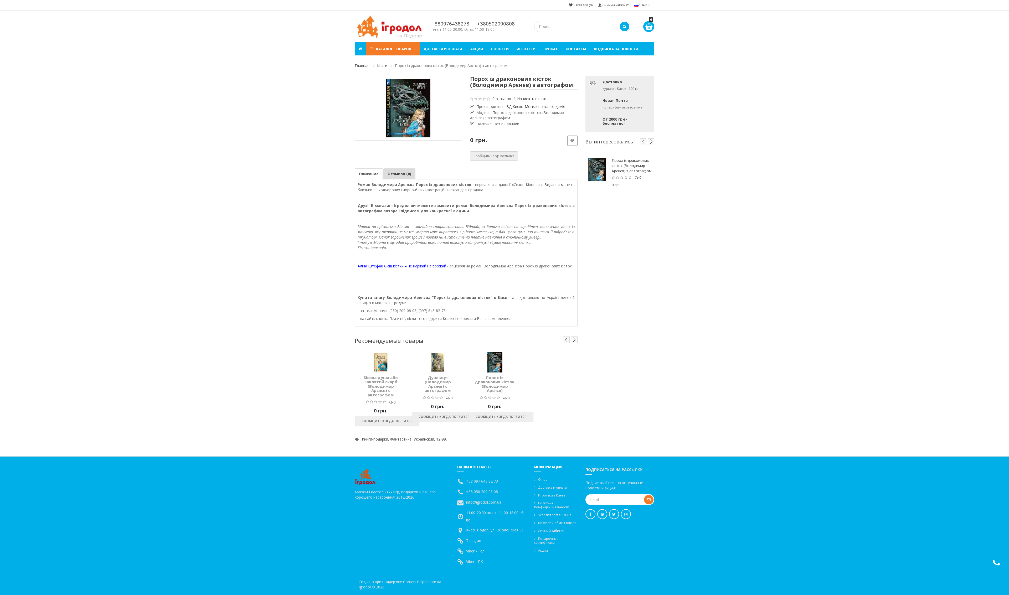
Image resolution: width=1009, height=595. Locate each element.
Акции (476, 48)
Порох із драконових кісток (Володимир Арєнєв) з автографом (632, 165)
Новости (500, 48)
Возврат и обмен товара (557, 523)
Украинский (424, 439)
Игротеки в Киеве (551, 495)
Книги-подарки (375, 439)
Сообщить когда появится (493, 156)
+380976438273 (450, 23)
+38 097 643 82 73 (482, 481)
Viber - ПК (474, 561)
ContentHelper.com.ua (422, 581)
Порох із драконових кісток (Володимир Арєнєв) (494, 384)
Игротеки (526, 48)
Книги (382, 65)
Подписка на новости (616, 48)
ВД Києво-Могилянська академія (535, 106)
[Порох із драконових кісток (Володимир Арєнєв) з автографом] (408, 108)
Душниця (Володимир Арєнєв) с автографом (438, 384)
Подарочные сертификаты (546, 541)
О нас (542, 480)
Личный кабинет (551, 531)
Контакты (576, 48)
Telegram (474, 540)
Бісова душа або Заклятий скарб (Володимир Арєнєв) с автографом (381, 386)
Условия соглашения (554, 515)
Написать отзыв (531, 98)
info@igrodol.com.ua (483, 502)
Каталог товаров (393, 48)
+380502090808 (496, 23)
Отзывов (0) (399, 173)
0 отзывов (501, 98)
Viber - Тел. (475, 551)
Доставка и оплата (443, 48)
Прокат (550, 48)
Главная (362, 65)
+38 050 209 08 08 (482, 491)
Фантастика (400, 439)
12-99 (441, 439)
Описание (369, 173)
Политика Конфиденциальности (551, 505)
